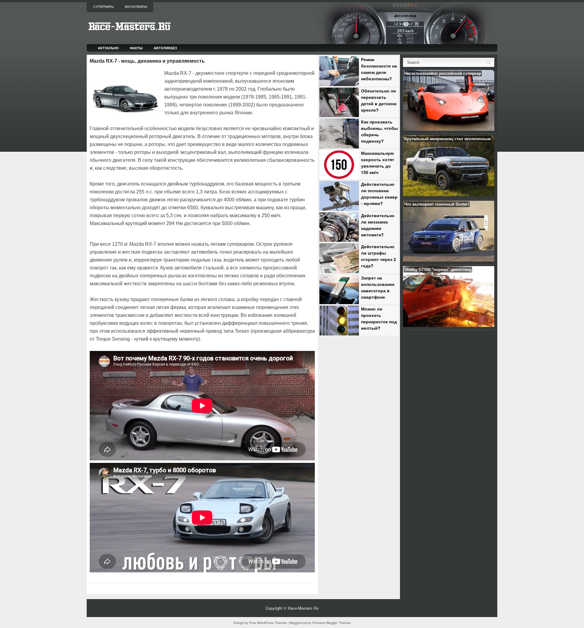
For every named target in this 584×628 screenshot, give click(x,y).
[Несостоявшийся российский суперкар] (448, 129)
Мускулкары (136, 7)
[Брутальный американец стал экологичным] (448, 194)
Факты (136, 48)
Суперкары (103, 7)
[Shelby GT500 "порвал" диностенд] (448, 325)
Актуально (108, 48)
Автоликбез (165, 48)
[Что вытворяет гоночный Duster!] (448, 259)
